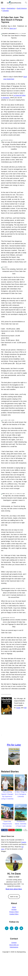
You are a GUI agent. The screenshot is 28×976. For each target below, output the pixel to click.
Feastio (23, 842)
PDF (25, 707)
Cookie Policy (14, 914)
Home (3, 8)
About (14, 907)
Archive (14, 909)
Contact (14, 942)
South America (22, 8)
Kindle (18, 707)
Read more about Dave (14, 889)
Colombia (5, 10)
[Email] (21, 928)
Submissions (14, 947)
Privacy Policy (14, 912)
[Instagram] (11, 928)
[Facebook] (6, 928)
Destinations (11, 8)
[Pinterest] (16, 928)
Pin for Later (14, 744)
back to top (14, 896)
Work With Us (14, 945)
